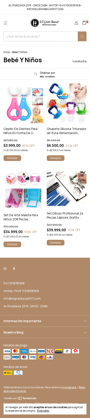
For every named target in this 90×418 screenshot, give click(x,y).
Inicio (6, 52)
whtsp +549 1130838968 (21, 291)
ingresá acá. (69, 387)
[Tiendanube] (20, 399)
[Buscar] (82, 36)
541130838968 (13, 283)
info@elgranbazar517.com (22, 298)
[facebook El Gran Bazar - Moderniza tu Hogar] (14, 268)
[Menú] (5, 23)
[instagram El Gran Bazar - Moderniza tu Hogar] (5, 268)
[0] (84, 23)
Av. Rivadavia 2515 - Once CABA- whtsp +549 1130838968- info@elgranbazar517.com (45, 7)
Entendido (43, 410)
